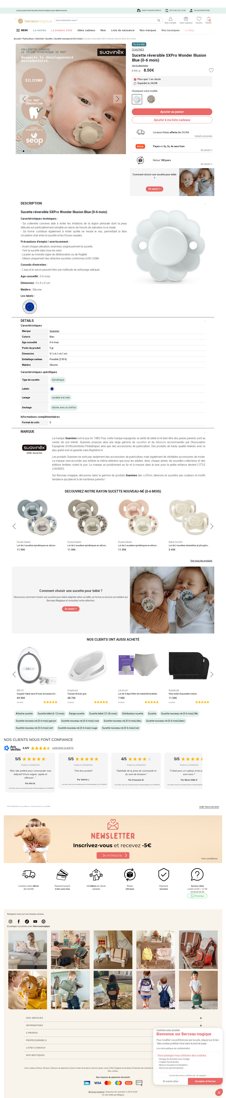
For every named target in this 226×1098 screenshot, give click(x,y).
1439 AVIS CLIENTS (62, 748)
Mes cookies (113, 1071)
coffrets (147, 475)
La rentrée (39, 30)
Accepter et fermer (205, 1081)
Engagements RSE (202, 10)
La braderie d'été (61, 30)
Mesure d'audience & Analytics (173, 1065)
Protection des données (141, 1068)
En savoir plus (170, 1081)
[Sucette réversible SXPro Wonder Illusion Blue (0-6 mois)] (137, 99)
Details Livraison (203, 136)
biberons (161, 442)
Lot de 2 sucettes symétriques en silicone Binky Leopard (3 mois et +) (101, 545)
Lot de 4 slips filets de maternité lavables (137, 694)
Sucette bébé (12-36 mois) (103, 713)
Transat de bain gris (77, 694)
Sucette (48, 39)
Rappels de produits (123, 1068)
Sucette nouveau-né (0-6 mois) (68, 39)
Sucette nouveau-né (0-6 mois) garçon (36, 721)
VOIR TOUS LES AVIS (209, 807)
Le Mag (189, 30)
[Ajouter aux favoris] (211, 70)
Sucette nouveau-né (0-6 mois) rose (80, 721)
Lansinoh (123, 690)
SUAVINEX (138, 49)
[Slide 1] (21, 151)
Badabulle (174, 690)
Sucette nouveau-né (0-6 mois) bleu (122, 721)
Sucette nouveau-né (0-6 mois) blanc (165, 721)
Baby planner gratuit (151, 10)
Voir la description (140, 65)
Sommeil (39, 39)
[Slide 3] (26, 151)
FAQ (111, 1068)
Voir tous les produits (201, 560)
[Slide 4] (29, 151)
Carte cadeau (29, 1068)
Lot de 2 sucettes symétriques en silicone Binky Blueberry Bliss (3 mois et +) (53, 545)
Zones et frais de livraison (80, 1068)
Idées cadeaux (86, 30)
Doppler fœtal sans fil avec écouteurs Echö (37, 694)
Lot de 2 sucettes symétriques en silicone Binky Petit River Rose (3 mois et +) (154, 545)
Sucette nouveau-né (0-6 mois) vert (34, 728)
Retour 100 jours (43, 1068)
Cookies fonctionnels (169, 1062)
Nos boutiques (171, 30)
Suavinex (54, 331)
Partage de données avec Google (174, 1059)
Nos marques (148, 30)
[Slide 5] (31, 151)
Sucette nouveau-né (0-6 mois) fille (179, 713)
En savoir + (206, 150)
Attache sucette (24, 713)
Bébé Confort (175, 542)
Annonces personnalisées (171, 1068)
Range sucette (76, 713)
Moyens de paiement (59, 1068)
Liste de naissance (123, 30)
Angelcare (73, 690)
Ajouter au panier (172, 112)
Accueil (17, 39)
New (103, 30)
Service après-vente (100, 1068)
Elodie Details (24, 542)
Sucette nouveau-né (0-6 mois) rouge (77, 728)
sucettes (141, 442)
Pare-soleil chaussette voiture (183, 694)
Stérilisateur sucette (132, 713)
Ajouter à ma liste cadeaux (172, 120)
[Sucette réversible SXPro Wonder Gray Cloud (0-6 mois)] (151, 99)
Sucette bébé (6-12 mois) (51, 713)
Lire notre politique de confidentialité (173, 1048)
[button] (219, 1092)
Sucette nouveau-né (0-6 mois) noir (120, 728)
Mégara (120, 1095)
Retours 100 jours (177, 10)
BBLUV (20, 690)
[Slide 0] (18, 151)
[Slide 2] (23, 151)
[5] (50, 702)
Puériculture (28, 39)
